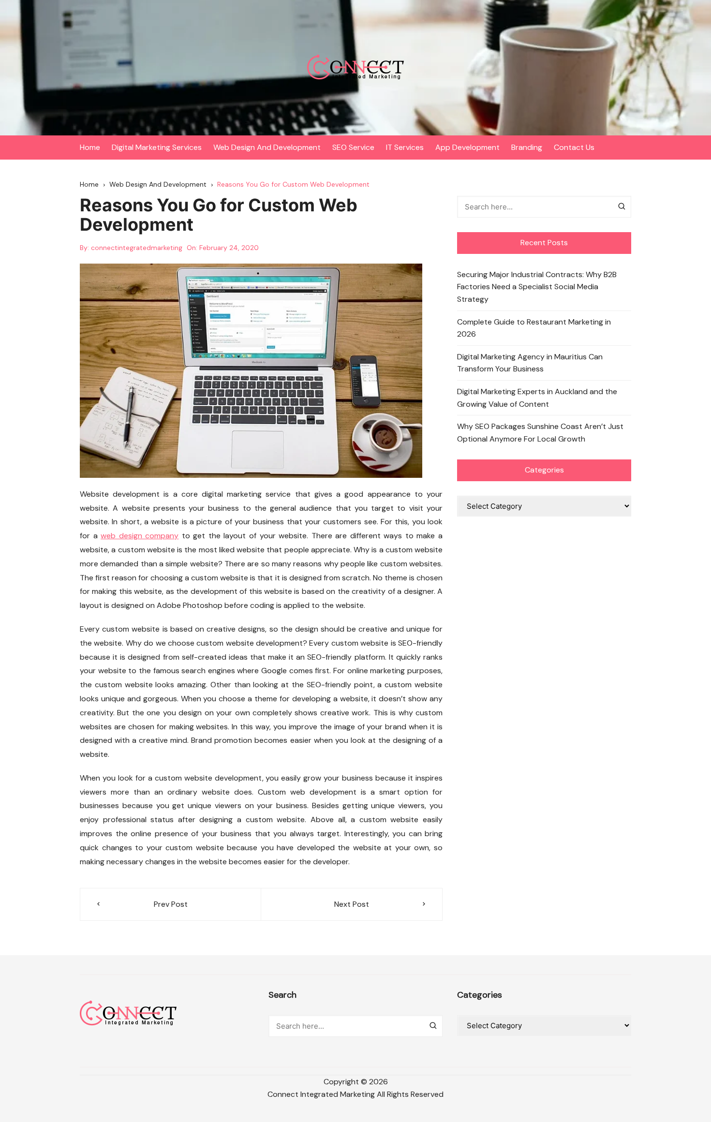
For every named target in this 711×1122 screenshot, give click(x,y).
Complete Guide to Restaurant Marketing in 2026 (534, 328)
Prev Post (171, 904)
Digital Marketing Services (157, 147)
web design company (139, 536)
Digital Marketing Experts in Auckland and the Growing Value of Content (537, 397)
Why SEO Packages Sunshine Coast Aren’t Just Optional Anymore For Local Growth (540, 432)
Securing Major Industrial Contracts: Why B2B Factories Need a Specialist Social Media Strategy (537, 286)
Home (90, 147)
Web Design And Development (267, 147)
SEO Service (353, 147)
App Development (467, 147)
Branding (526, 147)
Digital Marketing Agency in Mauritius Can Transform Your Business (530, 363)
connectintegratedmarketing (136, 247)
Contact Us (574, 147)
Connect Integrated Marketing (321, 1094)
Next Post (351, 904)
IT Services (405, 147)
